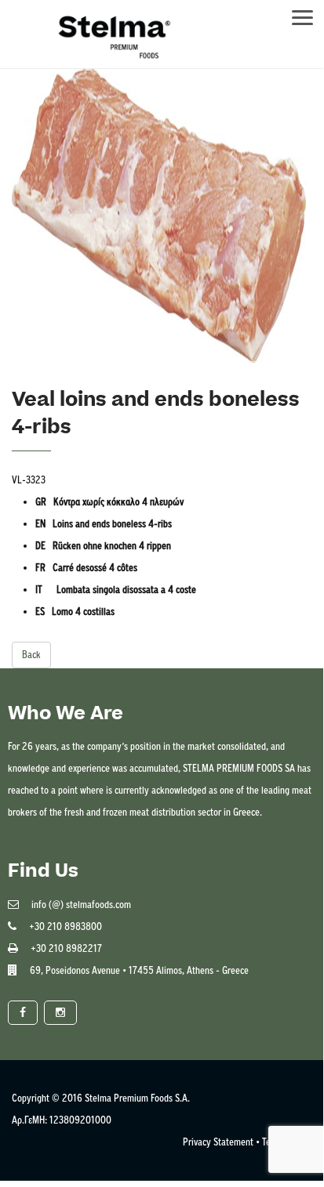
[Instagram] (60, 1013)
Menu (310, 12)
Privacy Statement (218, 1142)
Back (31, 654)
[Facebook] (23, 1013)
